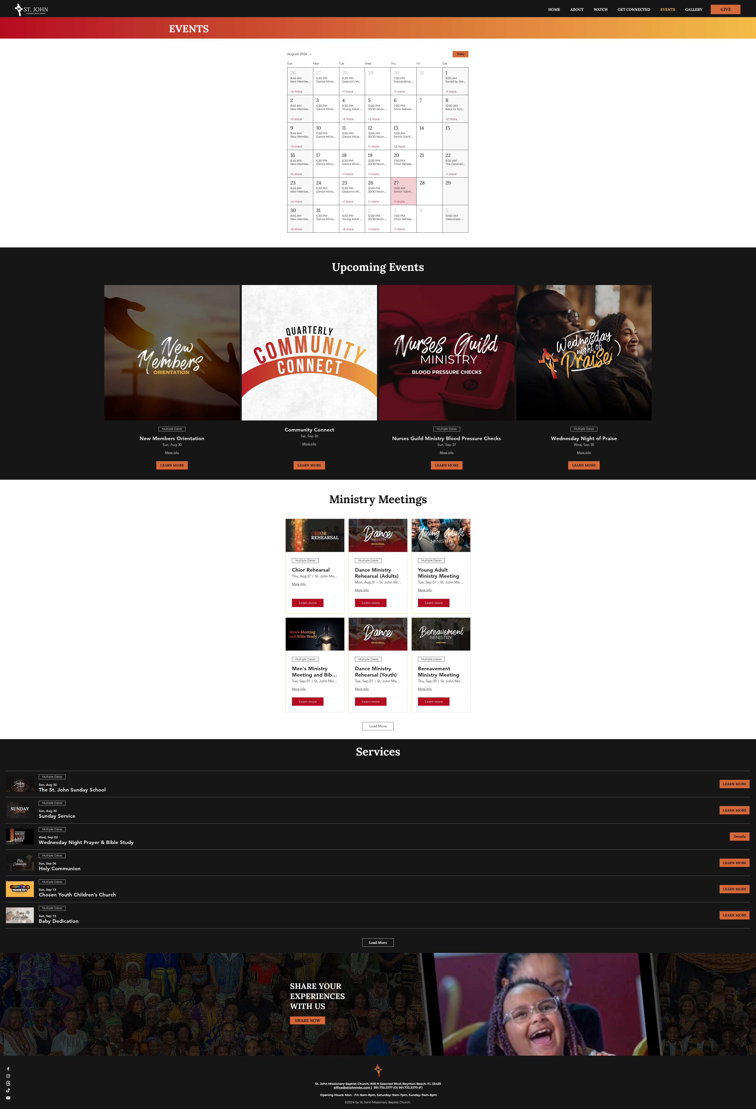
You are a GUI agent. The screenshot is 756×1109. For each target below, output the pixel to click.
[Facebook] (8, 1068)
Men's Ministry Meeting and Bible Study (314, 672)
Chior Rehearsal (311, 570)
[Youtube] (8, 1097)
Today (460, 54)
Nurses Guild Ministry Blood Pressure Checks (446, 438)
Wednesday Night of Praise (584, 438)
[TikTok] (8, 1090)
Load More (378, 726)
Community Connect (309, 430)
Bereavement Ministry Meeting (438, 672)
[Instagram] (8, 1076)
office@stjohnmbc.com (352, 1087)
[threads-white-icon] (8, 1083)
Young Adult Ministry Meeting (438, 573)
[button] (634, 9)
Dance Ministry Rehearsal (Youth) (376, 672)
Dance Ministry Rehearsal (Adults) (376, 573)
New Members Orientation (172, 438)
